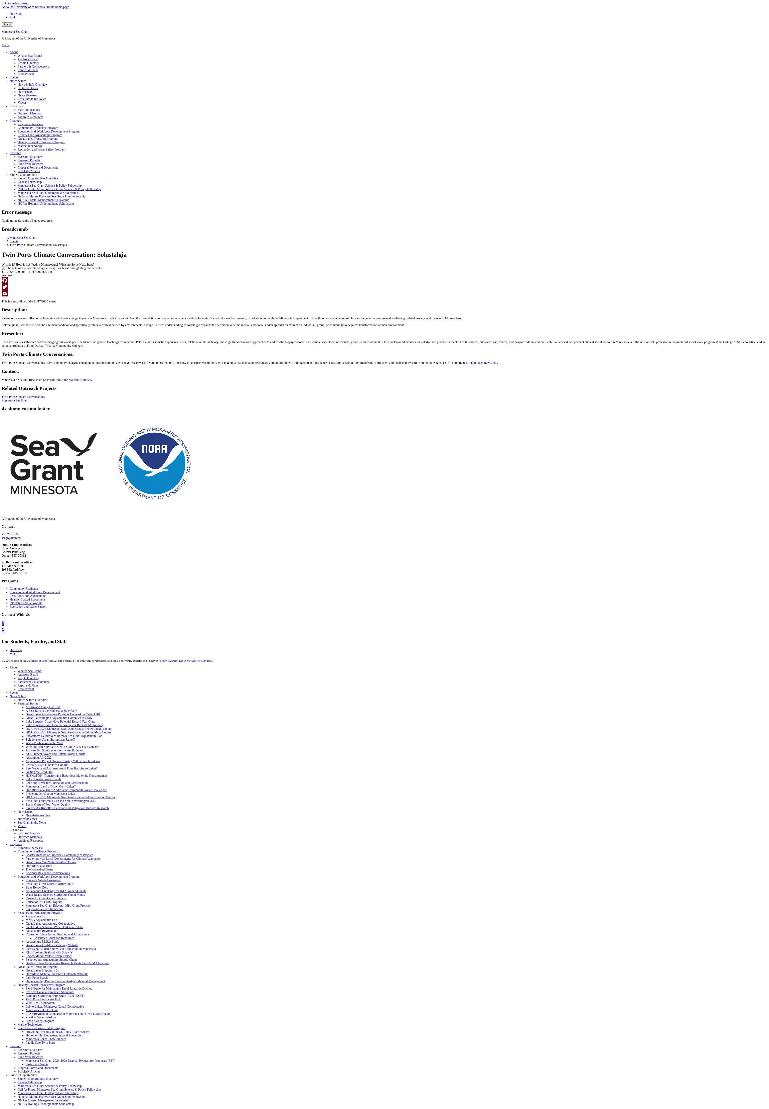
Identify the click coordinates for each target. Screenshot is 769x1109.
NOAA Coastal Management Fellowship (43, 1100)
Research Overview (30, 1049)
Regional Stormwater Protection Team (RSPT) (55, 995)
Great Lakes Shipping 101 (42, 970)
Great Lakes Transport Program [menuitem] (37, 138)
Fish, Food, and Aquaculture (28, 595)
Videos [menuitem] (22, 102)
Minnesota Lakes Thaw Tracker (46, 1039)
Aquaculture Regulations (41, 930)
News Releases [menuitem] (27, 95)
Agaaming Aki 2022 (38, 757)
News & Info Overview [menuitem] (33, 84)
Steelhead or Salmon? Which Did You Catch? (54, 927)
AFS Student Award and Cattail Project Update (55, 754)
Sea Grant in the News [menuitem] (32, 99)
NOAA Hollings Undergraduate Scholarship (46, 1104)
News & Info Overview (33, 700)
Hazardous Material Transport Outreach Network (57, 974)
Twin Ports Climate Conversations (23, 396)
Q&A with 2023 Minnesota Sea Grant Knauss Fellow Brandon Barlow (71, 797)
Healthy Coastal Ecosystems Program (41, 985)
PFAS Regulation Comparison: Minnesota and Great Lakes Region (68, 1013)
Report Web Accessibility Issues (196, 660)
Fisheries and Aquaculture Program (40, 912)
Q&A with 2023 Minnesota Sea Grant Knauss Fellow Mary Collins (68, 732)
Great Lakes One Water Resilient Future (51, 862)
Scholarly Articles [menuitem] (29, 171)
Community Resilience (24, 588)
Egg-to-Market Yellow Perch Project (48, 956)
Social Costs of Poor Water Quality (48, 804)
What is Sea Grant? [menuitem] (30, 55)
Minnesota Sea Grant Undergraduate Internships (48, 1093)
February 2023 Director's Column (47, 764)
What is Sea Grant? (30, 671)
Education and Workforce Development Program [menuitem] (49, 131)
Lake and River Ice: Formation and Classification (57, 782)
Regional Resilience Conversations (48, 873)
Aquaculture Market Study (42, 941)
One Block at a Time (39, 865)
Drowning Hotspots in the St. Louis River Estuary (57, 1031)
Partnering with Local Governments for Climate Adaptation (63, 858)
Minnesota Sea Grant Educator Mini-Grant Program (58, 905)
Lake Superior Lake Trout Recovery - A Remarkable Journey (64, 725)
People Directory (28, 678)
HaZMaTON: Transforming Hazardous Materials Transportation (66, 775)
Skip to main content (15, 3)
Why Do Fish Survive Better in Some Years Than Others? (62, 746)
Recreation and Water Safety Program (41, 1028)
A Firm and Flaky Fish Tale (43, 707)
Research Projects (29, 1053)
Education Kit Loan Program (44, 902)
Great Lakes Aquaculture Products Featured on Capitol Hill (63, 714)
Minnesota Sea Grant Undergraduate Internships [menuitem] (48, 192)
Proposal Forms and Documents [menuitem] (38, 167)
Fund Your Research (30, 1057)
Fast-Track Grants (37, 1064)
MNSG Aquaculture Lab (41, 920)
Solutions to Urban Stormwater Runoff (50, 739)
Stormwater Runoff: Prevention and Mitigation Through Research (67, 808)
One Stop (16, 13)
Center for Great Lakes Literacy (46, 898)
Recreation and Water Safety (28, 606)
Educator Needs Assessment (43, 880)
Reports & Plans (28, 685)
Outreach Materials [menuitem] (30, 113)
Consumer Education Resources (54, 938)
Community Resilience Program (38, 851)
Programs (16, 844)
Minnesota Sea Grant (15, 31)
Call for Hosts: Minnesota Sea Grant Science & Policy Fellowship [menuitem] (59, 189)
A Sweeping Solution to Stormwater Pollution (55, 750)
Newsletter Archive (38, 815)
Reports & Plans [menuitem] (28, 70)
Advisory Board (28, 674)
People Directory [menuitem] (28, 63)
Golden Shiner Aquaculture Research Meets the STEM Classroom (67, 963)
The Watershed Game (39, 869)
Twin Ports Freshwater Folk (43, 999)
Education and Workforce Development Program (49, 876)
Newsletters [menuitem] (25, 91)
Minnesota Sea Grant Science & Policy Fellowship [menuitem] (50, 185)
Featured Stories (28, 703)
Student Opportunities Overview (38, 1078)
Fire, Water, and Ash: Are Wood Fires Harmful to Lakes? (62, 768)
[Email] (384, 293)
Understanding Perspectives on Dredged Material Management (65, 981)
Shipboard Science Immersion (44, 909)
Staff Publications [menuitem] (29, 109)
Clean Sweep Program (40, 1021)
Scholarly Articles (29, 1071)
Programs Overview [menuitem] (30, 124)
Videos (22, 826)
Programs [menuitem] (16, 120)
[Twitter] (384, 287)
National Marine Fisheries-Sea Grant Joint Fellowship (52, 1096)
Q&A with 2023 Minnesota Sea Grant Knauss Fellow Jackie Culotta (69, 728)
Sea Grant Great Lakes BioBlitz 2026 (49, 884)
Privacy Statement (168, 660)
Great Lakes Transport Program (37, 966)
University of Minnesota (40, 660)
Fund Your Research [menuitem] (30, 164)
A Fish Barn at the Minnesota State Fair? (51, 710)
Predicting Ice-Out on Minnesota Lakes (50, 793)
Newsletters (25, 811)
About (14, 667)
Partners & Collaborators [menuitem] (33, 66)
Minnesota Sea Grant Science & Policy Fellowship (50, 1086)
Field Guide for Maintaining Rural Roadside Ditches (59, 988)
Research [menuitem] (15, 153)
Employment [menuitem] (26, 73)
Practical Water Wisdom (41, 1017)
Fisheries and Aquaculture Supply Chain (51, 959)
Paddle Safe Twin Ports (40, 1042)
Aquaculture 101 (36, 916)
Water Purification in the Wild (44, 743)
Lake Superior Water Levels (43, 779)
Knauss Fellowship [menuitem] (30, 182)
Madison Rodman (79, 379)
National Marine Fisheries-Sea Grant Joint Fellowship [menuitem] (52, 196)
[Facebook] (384, 280)
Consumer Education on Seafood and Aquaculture (57, 934)
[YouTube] (384, 633)
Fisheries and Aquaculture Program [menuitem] (40, 135)
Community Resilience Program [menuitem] (38, 127)
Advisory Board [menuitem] (28, 59)
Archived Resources (30, 840)
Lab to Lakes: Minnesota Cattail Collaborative (55, 1006)
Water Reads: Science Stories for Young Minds (55, 894)
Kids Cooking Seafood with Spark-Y (49, 952)
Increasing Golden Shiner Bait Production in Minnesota (61, 948)
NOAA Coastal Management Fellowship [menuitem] (43, 200)
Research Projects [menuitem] (29, 160)
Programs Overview (30, 847)
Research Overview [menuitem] (30, 156)
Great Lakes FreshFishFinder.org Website (52, 945)
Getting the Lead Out (39, 772)
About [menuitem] (14, 52)
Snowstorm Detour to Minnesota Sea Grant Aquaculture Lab (64, 736)
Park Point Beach (37, 977)
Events (14, 241)
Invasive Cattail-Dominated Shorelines (50, 992)
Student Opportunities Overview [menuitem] (38, 178)
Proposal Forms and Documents (38, 1068)
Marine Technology (30, 1024)
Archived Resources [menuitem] (30, 117)
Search (7, 24)
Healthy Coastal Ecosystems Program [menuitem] (41, 142)
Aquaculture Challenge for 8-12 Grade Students (56, 891)
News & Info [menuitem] (18, 81)
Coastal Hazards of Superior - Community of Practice (59, 855)
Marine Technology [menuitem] (30, 146)
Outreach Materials (30, 837)
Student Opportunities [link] (23, 174)
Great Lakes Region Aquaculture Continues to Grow (59, 718)
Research (15, 1046)
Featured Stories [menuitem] (28, 88)
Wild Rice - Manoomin (40, 1003)
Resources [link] (16, 106)
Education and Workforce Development (35, 592)
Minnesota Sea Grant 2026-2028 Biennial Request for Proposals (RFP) (70, 1060)
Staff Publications (29, 833)
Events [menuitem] (14, 77)
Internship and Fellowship (26, 603)
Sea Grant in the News (32, 822)
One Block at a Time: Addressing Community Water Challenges (66, 790)
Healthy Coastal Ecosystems (27, 599)
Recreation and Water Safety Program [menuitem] (41, 149)
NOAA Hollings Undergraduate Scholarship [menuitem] (46, 203)
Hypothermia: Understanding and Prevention (54, 1035)
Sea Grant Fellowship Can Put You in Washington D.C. (61, 801)
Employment (26, 689)
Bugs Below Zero (37, 887)
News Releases (27, 819)
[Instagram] (384, 626)
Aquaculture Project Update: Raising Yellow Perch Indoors (63, 761)
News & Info (18, 696)
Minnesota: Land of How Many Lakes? (51, 786)
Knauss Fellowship (30, 1082)
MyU (13, 17)
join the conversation (484, 362)
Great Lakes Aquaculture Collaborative (50, 923)
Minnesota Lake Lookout (42, 1010)
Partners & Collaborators (33, 681)
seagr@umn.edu (12, 538)
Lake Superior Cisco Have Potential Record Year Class (60, 721)
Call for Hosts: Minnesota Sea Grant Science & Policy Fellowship (59, 1089)
